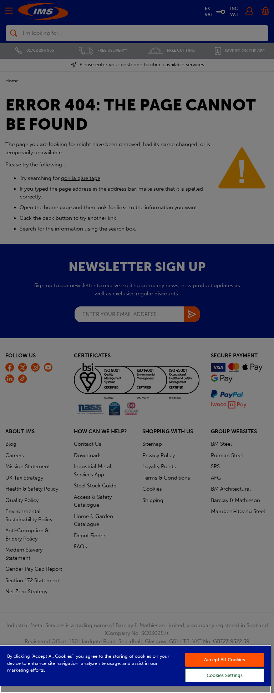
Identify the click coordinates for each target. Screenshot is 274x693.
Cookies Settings (225, 675)
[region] (135, 669)
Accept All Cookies (224, 659)
